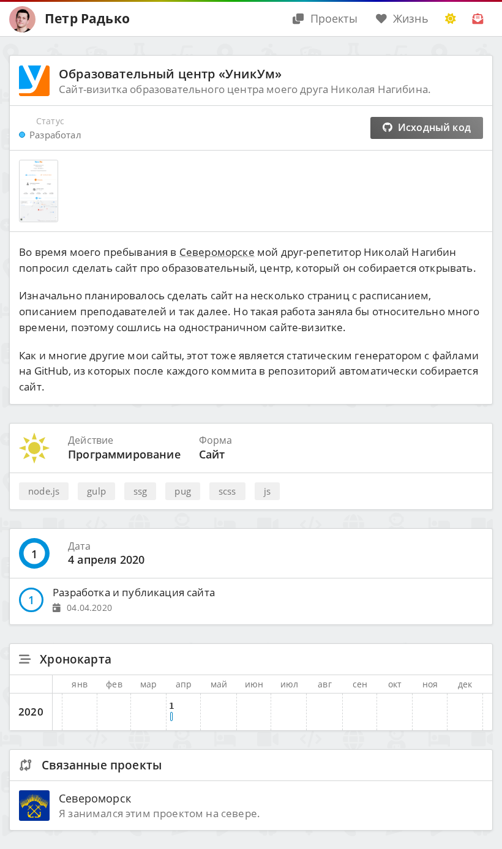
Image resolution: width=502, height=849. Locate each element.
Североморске (217, 252)
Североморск (95, 798)
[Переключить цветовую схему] (450, 19)
